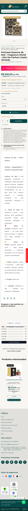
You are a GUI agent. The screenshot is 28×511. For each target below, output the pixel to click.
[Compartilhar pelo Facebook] (8, 299)
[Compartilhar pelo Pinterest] (14, 299)
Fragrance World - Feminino (8, 47)
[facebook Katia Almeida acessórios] (7, 462)
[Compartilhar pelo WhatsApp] (4, 298)
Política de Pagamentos (7, 419)
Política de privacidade (7, 431)
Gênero (2, 96)
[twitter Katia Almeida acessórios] (20, 462)
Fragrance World (20, 45)
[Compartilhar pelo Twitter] (11, 299)
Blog (2, 433)
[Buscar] (25, 11)
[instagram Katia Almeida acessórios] (2, 462)
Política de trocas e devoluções (9, 425)
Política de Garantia (6, 428)
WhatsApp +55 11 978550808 (11, 441)
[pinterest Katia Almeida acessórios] (25, 462)
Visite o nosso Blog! (8, 452)
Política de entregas (6, 422)
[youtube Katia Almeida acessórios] (11, 462)
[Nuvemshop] (5, 505)
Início (2, 45)
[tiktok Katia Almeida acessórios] (16, 462)
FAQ (2, 416)
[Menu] (2, 6)
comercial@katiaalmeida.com (11, 444)
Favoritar (15, 112)
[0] (25, 7)
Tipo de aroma (4, 103)
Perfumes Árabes (10, 45)
